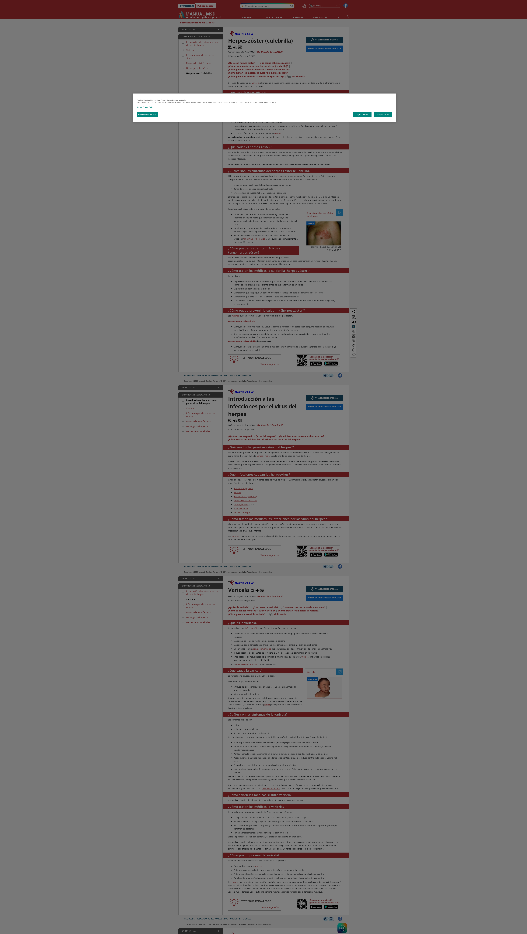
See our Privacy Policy (145, 107)
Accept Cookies (383, 114)
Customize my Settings (147, 114)
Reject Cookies (362, 114)
